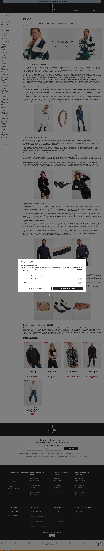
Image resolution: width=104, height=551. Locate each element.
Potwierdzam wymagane (36, 288)
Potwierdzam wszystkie (68, 288)
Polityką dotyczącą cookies (55, 267)
